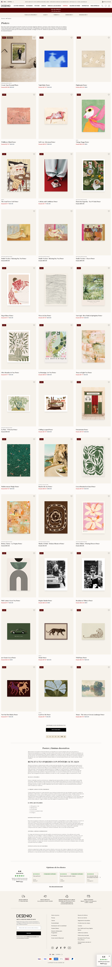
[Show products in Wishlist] (105, 6)
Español (10, 1)
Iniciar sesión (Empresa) (57, 938)
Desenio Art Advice (83, 915)
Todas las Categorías (30, 14)
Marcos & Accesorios (54, 5)
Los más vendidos (19, 5)
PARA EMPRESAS (95, 5)
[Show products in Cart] (109, 6)
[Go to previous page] (47, 736)
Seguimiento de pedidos (84, 920)
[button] (104, 960)
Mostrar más (56, 729)
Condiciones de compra (84, 923)
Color (45, 14)
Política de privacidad (31, 936)
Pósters (37, 5)
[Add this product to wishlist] (34, 38)
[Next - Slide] (100, 877)
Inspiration (85, 5)
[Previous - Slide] (30, 877)
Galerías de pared (75, 5)
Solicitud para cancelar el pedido (84, 942)
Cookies (80, 925)
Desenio (3, 18)
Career (53, 920)
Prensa (53, 918)
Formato (56, 14)
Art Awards (54, 935)
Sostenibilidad (55, 923)
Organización (82, 14)
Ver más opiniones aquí (56, 886)
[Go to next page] (64, 736)
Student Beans (55, 928)
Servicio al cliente (82, 918)
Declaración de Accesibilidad (58, 925)
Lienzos (43, 5)
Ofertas (65, 5)
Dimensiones (68, 14)
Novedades (29, 5)
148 (62, 736)
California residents (83, 932)
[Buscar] (102, 6)
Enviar (29, 933)
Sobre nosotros (55, 915)
